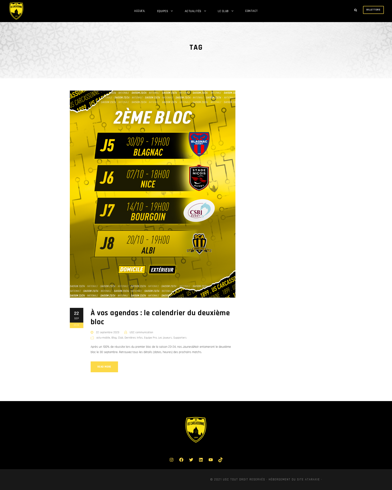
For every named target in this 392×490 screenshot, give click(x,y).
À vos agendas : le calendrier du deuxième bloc (160, 317)
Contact (251, 11)
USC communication (141, 332)
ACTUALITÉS (193, 11)
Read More (104, 366)
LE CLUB (223, 11)
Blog (114, 338)
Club (120, 338)
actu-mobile (103, 338)
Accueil (139, 11)
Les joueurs (165, 338)
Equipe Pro (150, 338)
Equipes (162, 11)
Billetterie (373, 9)
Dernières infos (134, 338)
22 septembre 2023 (107, 332)
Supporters (180, 338)
